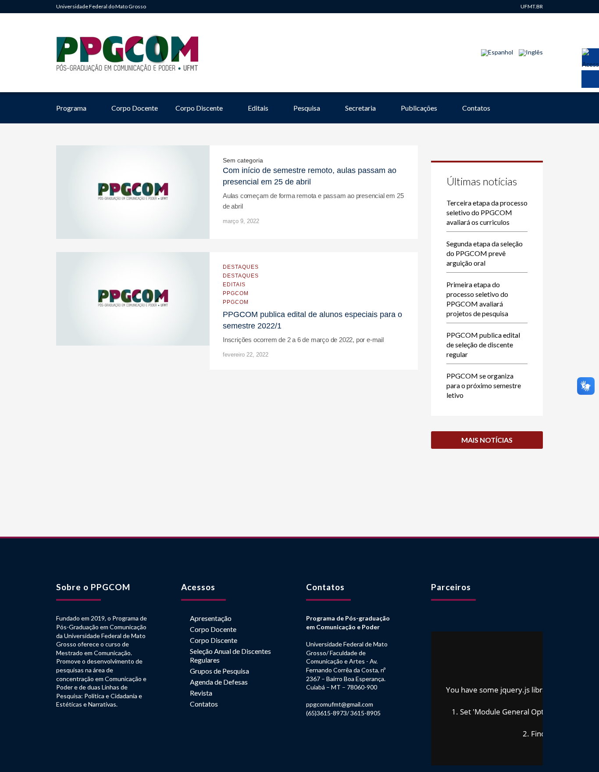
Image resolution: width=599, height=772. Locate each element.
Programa (71, 108)
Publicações (419, 108)
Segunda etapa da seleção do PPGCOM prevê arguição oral (484, 253)
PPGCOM (236, 293)
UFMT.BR (532, 6)
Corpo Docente (134, 108)
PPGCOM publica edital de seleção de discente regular (483, 344)
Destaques (241, 267)
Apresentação (211, 618)
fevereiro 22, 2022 (245, 354)
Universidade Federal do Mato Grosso (101, 6)
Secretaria (360, 108)
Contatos (476, 108)
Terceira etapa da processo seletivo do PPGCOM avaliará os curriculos (487, 212)
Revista (201, 693)
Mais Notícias (487, 440)
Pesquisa (306, 108)
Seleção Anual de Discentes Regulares (230, 655)
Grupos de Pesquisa (219, 671)
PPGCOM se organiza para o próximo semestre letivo (483, 385)
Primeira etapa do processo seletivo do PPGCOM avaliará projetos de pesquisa (477, 298)
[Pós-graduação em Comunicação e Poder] (127, 53)
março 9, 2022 (241, 221)
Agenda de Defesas (219, 682)
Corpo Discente (199, 108)
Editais (258, 108)
